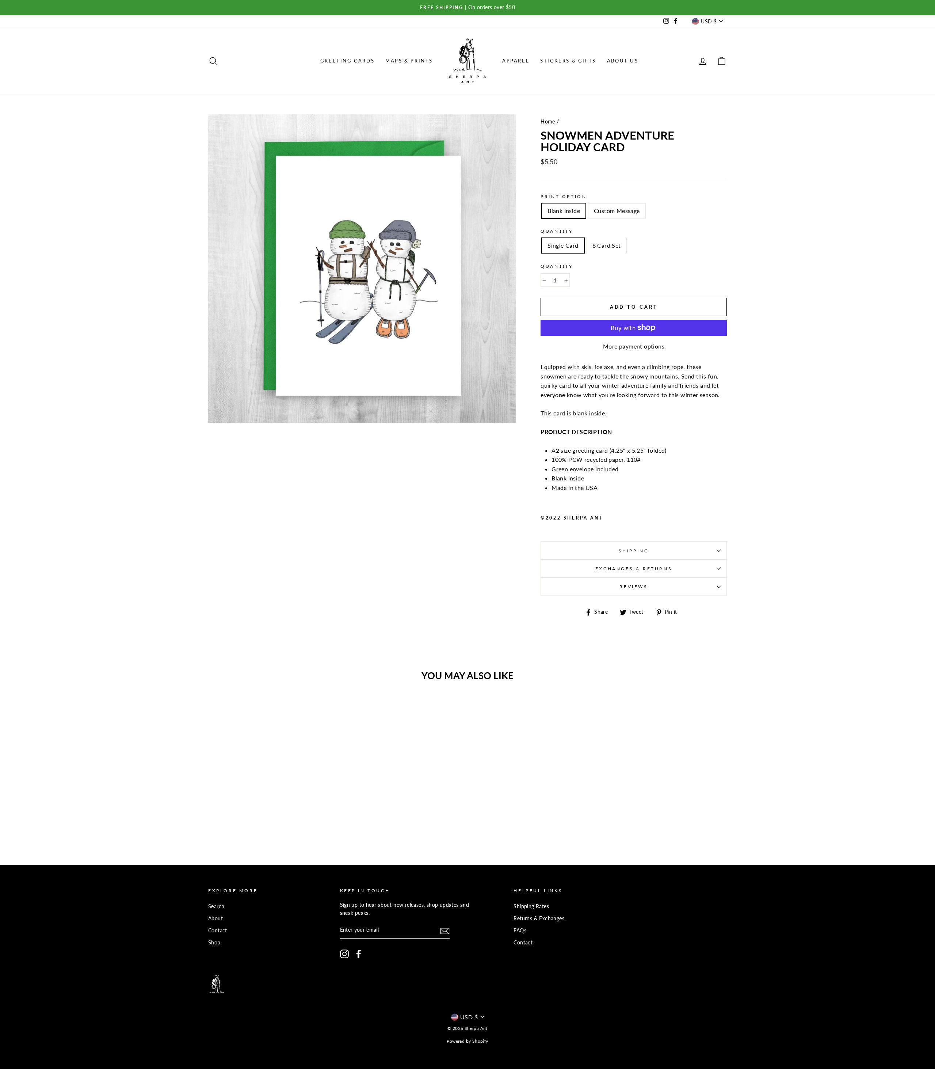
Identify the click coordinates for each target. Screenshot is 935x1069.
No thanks (467, 618)
